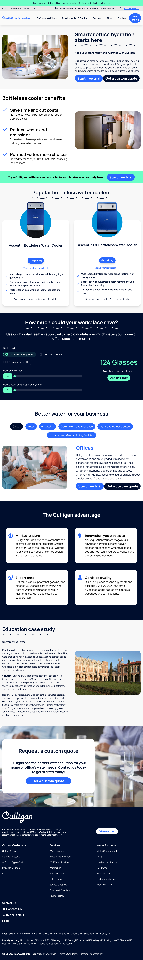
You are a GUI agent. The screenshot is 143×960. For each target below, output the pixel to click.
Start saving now (119, 377)
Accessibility (96, 953)
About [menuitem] (110, 18)
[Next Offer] (138, 2)
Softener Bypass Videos (14, 862)
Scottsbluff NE (91, 933)
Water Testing (57, 851)
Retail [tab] (31, 426)
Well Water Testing (59, 862)
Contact (122, 18)
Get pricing (135, 18)
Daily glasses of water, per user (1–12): (22, 384)
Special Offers (108, 8)
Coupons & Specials (60, 890)
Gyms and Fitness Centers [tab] (115, 426)
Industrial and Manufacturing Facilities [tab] (71, 435)
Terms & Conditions (68, 953)
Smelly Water (103, 873)
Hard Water (102, 867)
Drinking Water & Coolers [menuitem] (74, 18)
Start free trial (88, 78)
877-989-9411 (131, 8)
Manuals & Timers (11, 867)
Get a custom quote (121, 78)
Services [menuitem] (97, 18)
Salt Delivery (56, 879)
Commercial (29, 8)
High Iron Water (105, 884)
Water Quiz (55, 867)
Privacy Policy (50, 953)
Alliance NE (22, 933)
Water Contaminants (107, 851)
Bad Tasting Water (106, 879)
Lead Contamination (107, 862)
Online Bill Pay (9, 851)
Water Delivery (57, 873)
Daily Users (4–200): (13, 370)
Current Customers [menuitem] (86, 8)
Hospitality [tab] (47, 426)
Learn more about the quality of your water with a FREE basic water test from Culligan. (71, 3)
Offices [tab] (17, 426)
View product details (34, 268)
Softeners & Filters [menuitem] (47, 18)
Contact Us (14, 909)
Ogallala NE (77, 933)
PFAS (99, 856)
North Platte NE (62, 933)
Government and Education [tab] (77, 426)
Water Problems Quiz (60, 856)
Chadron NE (35, 933)
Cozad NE (48, 933)
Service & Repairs (11, 856)
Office (18, 8)
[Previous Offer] (4, 2)
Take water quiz (107, 831)
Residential (8, 8)
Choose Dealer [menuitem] (65, 8)
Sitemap (84, 953)
